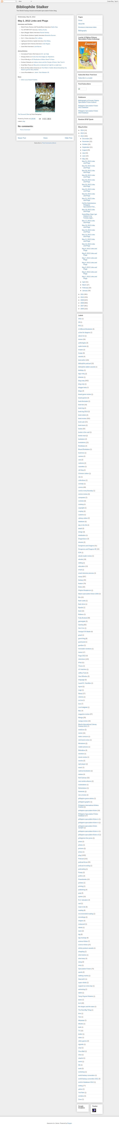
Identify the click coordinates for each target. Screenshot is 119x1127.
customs (81, 515)
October (85, 144)
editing (80, 563)
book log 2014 (83, 411)
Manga (80, 717)
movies (80, 760)
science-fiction (83, 945)
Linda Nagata (46, 43)
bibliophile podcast (84, 363)
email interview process (86, 573)
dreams (80, 542)
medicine (81, 729)
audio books (82, 346)
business (81, 453)
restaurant (81, 924)
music (80, 767)
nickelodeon (82, 784)
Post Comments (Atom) (49, 143)
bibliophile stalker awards (86, 367)
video (80, 1037)
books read (82, 435)
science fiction (83, 941)
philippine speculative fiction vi (88, 831)
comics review (83, 494)
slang (80, 962)
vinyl (79, 1048)
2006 (82, 309)
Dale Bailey (47, 41)
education (81, 566)
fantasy (80, 580)
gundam (81, 645)
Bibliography (82, 30)
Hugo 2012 (82, 656)
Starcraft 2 (81, 979)
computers (81, 497)
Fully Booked (82, 618)
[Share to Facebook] (48, 119)
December (86, 138)
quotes (80, 896)
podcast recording (84, 865)
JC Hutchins (82, 669)
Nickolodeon (82, 788)
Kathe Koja (54, 27)
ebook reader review (85, 556)
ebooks (80, 559)
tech (79, 1003)
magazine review (84, 714)
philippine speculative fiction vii (88, 834)
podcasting (82, 869)
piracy (80, 852)
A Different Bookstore (85, 329)
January (85, 290)
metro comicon (83, 736)
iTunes (80, 666)
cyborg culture (83, 518)
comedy (80, 484)
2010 (82, 297)
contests (81, 501)
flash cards (81, 600)
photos (80, 845)
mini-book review (84, 740)
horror (80, 652)
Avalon (80, 349)
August (84, 150)
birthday (81, 370)
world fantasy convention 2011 (88, 1079)
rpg (79, 934)
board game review (84, 394)
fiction (80, 587)
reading (80, 910)
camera (80, 456)
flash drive (81, 604)
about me (81, 336)
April (84, 282)
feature (80, 583)
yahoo (80, 1089)
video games (82, 1041)
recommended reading (85, 914)
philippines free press (85, 838)
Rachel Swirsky (44, 32)
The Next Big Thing (84, 1010)
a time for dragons (84, 332)
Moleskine (81, 750)
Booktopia (81, 446)
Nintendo (81, 791)
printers (80, 883)
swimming (81, 989)
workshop (81, 1072)
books (80, 429)
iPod (79, 662)
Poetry (80, 872)
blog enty (81, 384)
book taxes (81, 425)
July (83, 153)
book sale (81, 422)
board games (82, 398)
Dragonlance (82, 539)
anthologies (82, 343)
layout (80, 686)
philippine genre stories (86, 798)
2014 (82, 130)
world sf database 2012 (86, 1082)
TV (79, 1030)
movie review (82, 757)
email (80, 570)
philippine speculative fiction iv (88, 819)
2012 (82, 136)
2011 (82, 294)
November (86, 141)
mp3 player (82, 764)
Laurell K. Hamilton (84, 683)
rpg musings (82, 938)
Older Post (68, 138)
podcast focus (82, 862)
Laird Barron (37, 46)
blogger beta (82, 387)
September (86, 147)
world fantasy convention (86, 1075)
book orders (82, 415)
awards (80, 356)
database (81, 521)
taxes (80, 1000)
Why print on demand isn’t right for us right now (47, 65)
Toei (79, 1017)
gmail (80, 635)
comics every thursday (85, 490)
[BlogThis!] (45, 119)
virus (79, 1055)
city (79, 477)
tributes (80, 1024)
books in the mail (83, 432)
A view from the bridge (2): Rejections (43, 56)
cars (79, 460)
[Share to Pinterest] (50, 119)
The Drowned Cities (23, 114)
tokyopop (81, 1020)
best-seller (81, 360)
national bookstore (84, 771)
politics (80, 876)
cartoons (81, 463)
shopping (81, 951)
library (80, 693)
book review (82, 418)
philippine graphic (84, 802)
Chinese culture (83, 473)
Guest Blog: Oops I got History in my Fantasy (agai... (89, 216)
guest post (81, 642)
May (83, 159)
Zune (80, 1099)
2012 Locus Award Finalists (29, 79)
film (79, 597)
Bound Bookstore (84, 449)
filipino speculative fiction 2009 (88, 594)
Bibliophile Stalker (32, 7)
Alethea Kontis (42, 30)
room (80, 931)
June (84, 156)
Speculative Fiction (84, 969)
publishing (81, 890)
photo (80, 841)
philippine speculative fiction (87, 810)
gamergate (81, 621)
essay (80, 576)
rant (79, 903)
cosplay (80, 511)
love (79, 704)
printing (80, 886)
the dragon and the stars (86, 1006)
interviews (81, 659)
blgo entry (81, 374)
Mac (79, 711)
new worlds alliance (84, 781)
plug (23, 121)
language (81, 680)
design (80, 532)
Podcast (81, 859)
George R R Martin (84, 631)
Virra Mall (81, 1051)
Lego (80, 690)
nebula (80, 774)
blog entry (81, 380)
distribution (82, 535)
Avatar (80, 353)
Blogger (69, 1123)
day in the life (82, 525)
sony (79, 965)
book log (81, 408)
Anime (80, 339)
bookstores (82, 442)
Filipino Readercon (84, 590)
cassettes (81, 466)
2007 (82, 306)
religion (80, 920)
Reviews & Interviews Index (87, 27)
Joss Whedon (82, 676)
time (79, 1013)
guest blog (81, 638)
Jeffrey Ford (82, 673)
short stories (82, 955)
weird (80, 1061)
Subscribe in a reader (85, 78)
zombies (81, 1096)
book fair (81, 404)
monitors (81, 754)
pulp (79, 893)
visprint (80, 1058)
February (85, 288)
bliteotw (80, 377)
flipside (80, 607)
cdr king (80, 470)
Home (45, 138)
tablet (80, 993)
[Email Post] (39, 118)
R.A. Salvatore (83, 900)
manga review (83, 721)
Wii (79, 1065)
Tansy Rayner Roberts (85, 996)
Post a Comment (25, 129)
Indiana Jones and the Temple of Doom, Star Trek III (49, 62)
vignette (80, 1044)
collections (81, 480)
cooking (80, 504)
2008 (82, 303)
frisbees (80, 614)
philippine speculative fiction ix (88, 822)
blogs (80, 391)
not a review (82, 795)
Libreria (80, 697)
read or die (81, 907)
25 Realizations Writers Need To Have (43, 59)
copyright (81, 508)
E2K (79, 552)
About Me (81, 24)
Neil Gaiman (82, 778)
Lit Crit (80, 700)
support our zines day (85, 986)
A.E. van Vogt (45, 54)
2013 (82, 133)
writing (80, 1086)
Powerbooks (82, 879)
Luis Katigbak (82, 707)
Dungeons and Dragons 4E (87, 549)
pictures (80, 848)
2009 (82, 300)
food (79, 611)
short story (81, 958)
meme (80, 733)
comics (80, 487)
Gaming (80, 625)
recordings (81, 917)
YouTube (81, 1092)
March (84, 285)
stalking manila (83, 975)
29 (79, 322)
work (79, 1068)
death (80, 528)
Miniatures (81, 743)
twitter (80, 1034)
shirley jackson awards (85, 948)
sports (80, 972)
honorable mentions (84, 649)
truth (79, 1027)
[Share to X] (47, 119)
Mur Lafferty (38, 38)
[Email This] (43, 119)
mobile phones (83, 747)
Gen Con (81, 628)
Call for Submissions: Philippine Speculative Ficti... (89, 204)
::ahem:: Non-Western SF (41, 72)
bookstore (81, 439)
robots (80, 927)
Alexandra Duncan (50, 35)
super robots (82, 982)
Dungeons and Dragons (86, 545)
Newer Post (22, 138)
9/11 (79, 325)
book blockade (83, 401)
